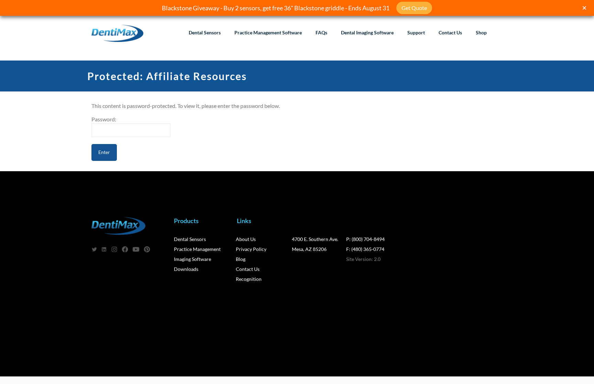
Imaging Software (192, 259)
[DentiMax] (117, 32)
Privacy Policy (251, 249)
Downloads (186, 269)
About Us (246, 239)
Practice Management (197, 249)
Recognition (249, 279)
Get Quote (414, 7)
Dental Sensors (190, 239)
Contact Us (248, 269)
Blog (240, 259)
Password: (103, 119)
